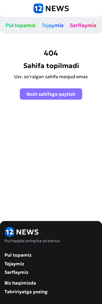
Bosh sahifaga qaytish (51, 94)
